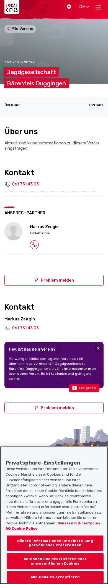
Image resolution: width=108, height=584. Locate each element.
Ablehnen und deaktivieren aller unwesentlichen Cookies (55, 561)
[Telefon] (34, 244)
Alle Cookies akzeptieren (55, 577)
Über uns (12, 105)
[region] (54, 515)
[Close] (98, 348)
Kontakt (96, 105)
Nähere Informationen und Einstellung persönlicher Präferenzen (55, 543)
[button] (69, 6)
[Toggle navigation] (98, 7)
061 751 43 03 (25, 184)
